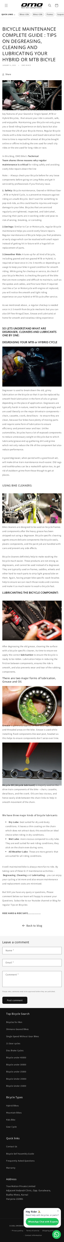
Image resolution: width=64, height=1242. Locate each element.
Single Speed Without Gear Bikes (22, 1036)
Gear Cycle (11, 1126)
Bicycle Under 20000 (16, 1078)
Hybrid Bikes (12, 1105)
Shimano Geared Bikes (17, 1029)
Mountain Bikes (14, 1112)
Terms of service (32, 1230)
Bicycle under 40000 (16, 1057)
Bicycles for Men (14, 1022)
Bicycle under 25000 (16, 1071)
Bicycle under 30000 (16, 1064)
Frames (50, 14)
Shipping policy (48, 1230)
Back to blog (34, 925)
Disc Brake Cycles (14, 1050)
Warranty (10, 1167)
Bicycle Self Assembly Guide (20, 1153)
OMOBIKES (20, 1226)
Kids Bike (10, 1119)
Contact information (33, 1235)
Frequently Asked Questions (20, 1160)
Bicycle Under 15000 (16, 1085)
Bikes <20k (24, 14)
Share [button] (8, 74)
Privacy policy (17, 1230)
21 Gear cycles (13, 1043)
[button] (6, 5)
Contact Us (11, 1146)
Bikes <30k (37, 14)
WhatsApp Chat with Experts (43, 1222)
